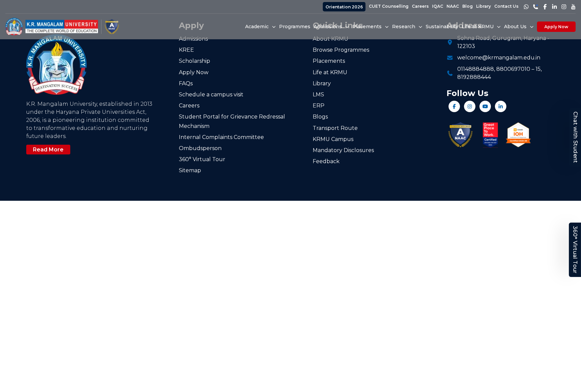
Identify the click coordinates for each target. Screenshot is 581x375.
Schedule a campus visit (211, 94)
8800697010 (513, 69)
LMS (318, 94)
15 (538, 69)
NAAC (453, 6)
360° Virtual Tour (575, 250)
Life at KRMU (330, 72)
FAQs (186, 83)
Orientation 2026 (344, 6)
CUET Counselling (389, 6)
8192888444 (474, 77)
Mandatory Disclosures (343, 150)
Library (483, 6)
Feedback (326, 161)
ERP (318, 105)
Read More (48, 149)
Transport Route (335, 128)
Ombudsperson (200, 148)
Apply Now (556, 26)
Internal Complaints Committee (221, 137)
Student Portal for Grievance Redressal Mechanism (232, 121)
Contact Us (506, 6)
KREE (186, 50)
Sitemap (190, 170)
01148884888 (475, 69)
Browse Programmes (341, 50)
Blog (467, 6)
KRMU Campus (333, 139)
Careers (420, 6)
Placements (329, 61)
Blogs (320, 116)
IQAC (437, 6)
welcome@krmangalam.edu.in (498, 57)
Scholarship (194, 61)
